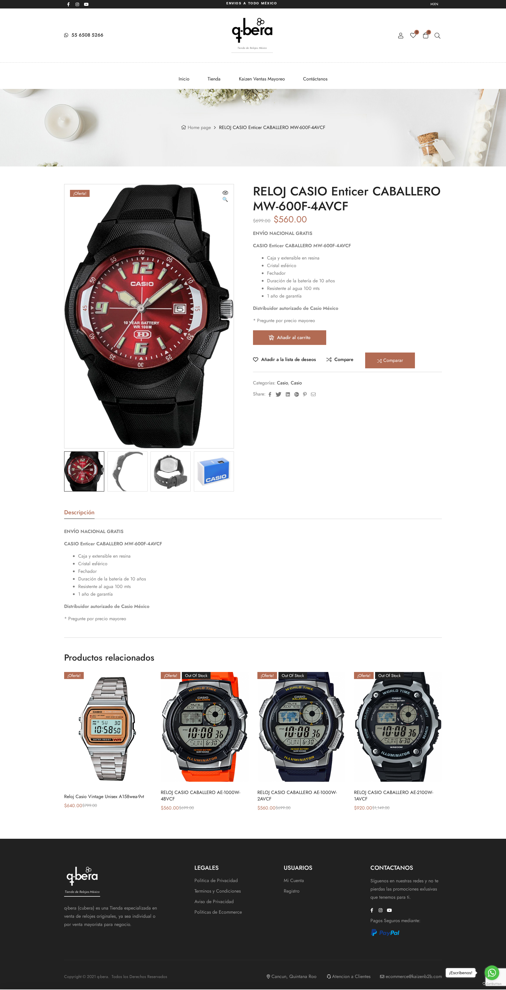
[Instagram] (77, 4)
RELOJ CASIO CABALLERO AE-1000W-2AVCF (297, 795)
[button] (225, 196)
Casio (282, 382)
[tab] (79, 514)
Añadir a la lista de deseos (288, 359)
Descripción (79, 513)
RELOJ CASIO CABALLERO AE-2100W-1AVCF (393, 795)
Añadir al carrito (293, 337)
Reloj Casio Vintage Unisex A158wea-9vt (104, 796)
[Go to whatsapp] (492, 972)
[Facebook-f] (68, 4)
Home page (199, 127)
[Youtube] (86, 4)
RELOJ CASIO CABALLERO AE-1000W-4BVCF (200, 795)
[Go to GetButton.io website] (492, 984)
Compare (343, 359)
